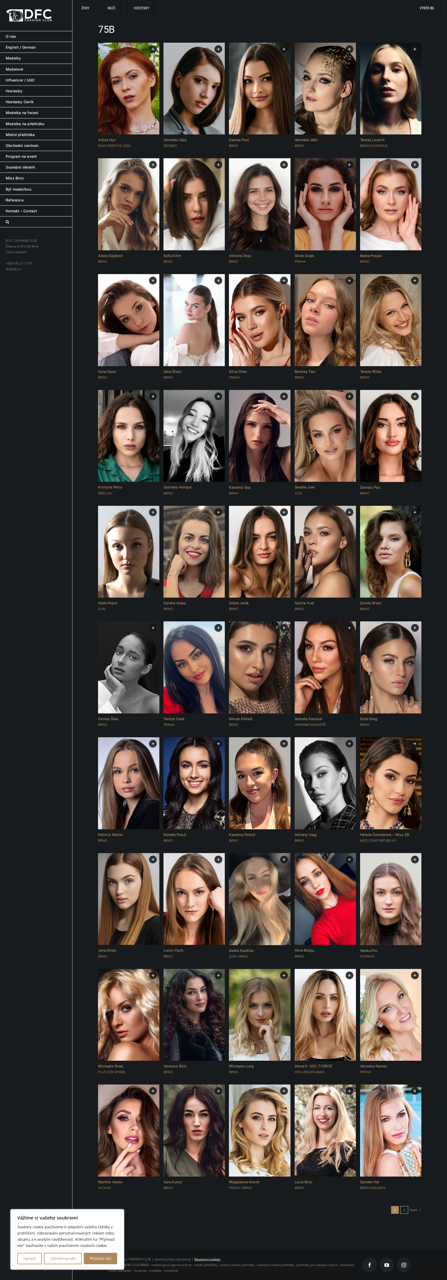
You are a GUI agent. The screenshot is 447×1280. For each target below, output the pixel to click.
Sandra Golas (174, 603)
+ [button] (153, 49)
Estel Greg (368, 719)
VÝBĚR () (427, 8)
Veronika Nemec (374, 1066)
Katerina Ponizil (242, 834)
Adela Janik (239, 603)
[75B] (128, 89)
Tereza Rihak (371, 371)
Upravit (29, 1258)
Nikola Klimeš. (241, 719)
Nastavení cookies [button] (207, 1259)
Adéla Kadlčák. (242, 950)
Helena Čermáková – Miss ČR (384, 834)
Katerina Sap (239, 487)
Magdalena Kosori (244, 1182)
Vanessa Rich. (175, 1066)
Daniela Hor (369, 1182)
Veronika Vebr (306, 140)
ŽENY (85, 8)
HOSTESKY (141, 8)
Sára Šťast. (172, 371)
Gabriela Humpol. (177, 487)
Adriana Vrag (306, 834)
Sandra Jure (305, 487)
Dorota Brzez (371, 603)
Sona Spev (107, 371)
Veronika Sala (174, 140)
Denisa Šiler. (108, 719)
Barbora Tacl (305, 371)
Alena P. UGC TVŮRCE (313, 1066)
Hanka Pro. (369, 950)
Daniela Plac (370, 487)
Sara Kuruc (172, 1182)
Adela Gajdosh (110, 255)
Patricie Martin (110, 834)
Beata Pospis (371, 255)
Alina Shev (238, 371)
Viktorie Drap (240, 255)
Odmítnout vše (63, 1258)
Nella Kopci (107, 603)
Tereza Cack (173, 719)
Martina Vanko (110, 1182)
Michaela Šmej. (111, 1066)
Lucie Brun (303, 1182)
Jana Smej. (107, 950)
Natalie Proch (174, 834)
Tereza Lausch (372, 140)
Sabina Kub (304, 603)
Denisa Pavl (239, 140)
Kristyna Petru (110, 487)
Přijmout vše (100, 1258)
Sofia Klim (172, 255)
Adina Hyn (106, 140)
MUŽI (111, 8)
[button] (36, 222)
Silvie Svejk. (305, 255)
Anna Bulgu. (305, 950)
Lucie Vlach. (173, 950)
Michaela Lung (241, 1066)
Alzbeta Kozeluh (308, 719)
